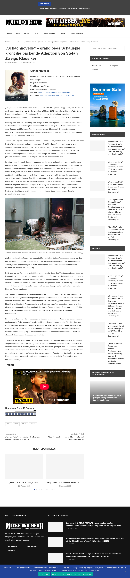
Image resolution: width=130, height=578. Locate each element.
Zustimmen (43, 574)
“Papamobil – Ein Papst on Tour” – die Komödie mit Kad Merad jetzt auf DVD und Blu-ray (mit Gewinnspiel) (116, 148)
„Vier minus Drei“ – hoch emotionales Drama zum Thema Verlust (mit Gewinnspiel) (116, 187)
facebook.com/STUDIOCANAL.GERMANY (57, 96)
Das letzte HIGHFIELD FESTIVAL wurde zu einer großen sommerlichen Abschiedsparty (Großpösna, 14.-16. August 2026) (93, 524)
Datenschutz (84, 8)
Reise (63, 33)
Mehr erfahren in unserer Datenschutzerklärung (72, 574)
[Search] (123, 33)
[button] (53, 4)
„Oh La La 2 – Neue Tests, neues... (24, 483)
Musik (26, 33)
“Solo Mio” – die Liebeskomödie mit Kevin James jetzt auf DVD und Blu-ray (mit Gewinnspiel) (116, 233)
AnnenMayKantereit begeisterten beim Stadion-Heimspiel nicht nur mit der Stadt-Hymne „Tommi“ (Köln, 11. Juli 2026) (95, 539)
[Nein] (125, 571)
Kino (16, 424)
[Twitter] (68, 12)
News (18, 33)
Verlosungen (77, 33)
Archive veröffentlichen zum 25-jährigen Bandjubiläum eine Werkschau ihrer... (107, 397)
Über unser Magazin (48, 8)
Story (33, 424)
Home (9, 33)
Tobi (15, 63)
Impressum (72, 8)
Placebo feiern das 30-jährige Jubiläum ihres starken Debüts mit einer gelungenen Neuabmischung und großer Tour (93, 555)
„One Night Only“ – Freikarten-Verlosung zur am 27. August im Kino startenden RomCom (116, 168)
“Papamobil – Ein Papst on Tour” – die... (64, 483)
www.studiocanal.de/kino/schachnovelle (54, 92)
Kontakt (62, 8)
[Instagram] (65, 12)
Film (36, 33)
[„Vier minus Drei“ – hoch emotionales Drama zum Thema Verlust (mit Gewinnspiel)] (97, 186)
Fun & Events (49, 33)
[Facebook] (61, 12)
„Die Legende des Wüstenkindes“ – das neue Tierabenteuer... (64, 4)
